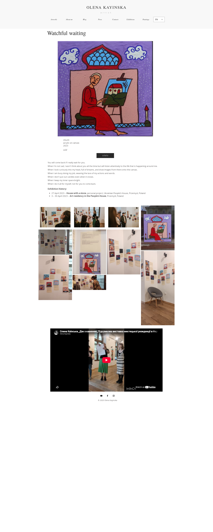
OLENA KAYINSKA (107, 7)
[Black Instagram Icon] (113, 396)
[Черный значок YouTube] (101, 396)
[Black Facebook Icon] (107, 396)
